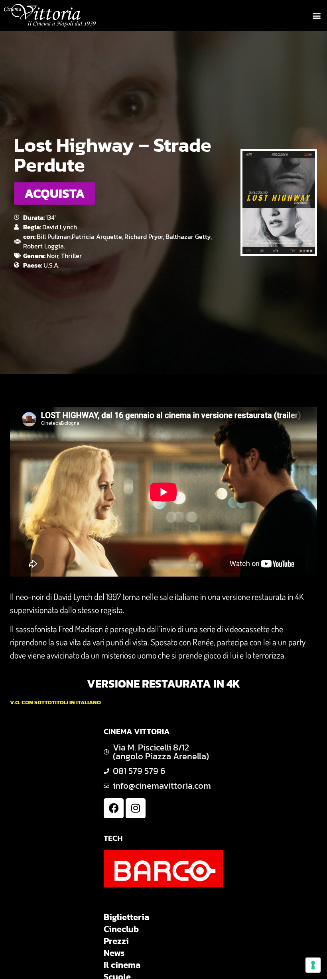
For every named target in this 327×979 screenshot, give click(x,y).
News (114, 953)
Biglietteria (126, 917)
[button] (316, 15)
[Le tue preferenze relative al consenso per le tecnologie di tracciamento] (313, 965)
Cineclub (121, 929)
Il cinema (122, 965)
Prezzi (116, 941)
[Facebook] (114, 808)
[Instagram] (136, 808)
